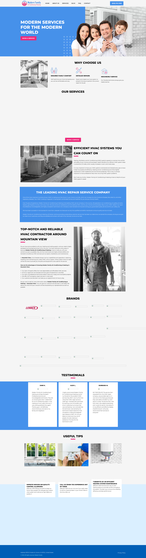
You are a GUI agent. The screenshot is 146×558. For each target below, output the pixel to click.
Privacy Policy (121, 553)
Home (47, 3)
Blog (73, 3)
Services (65, 3)
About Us (55, 3)
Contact (87, 3)
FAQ (79, 3)
